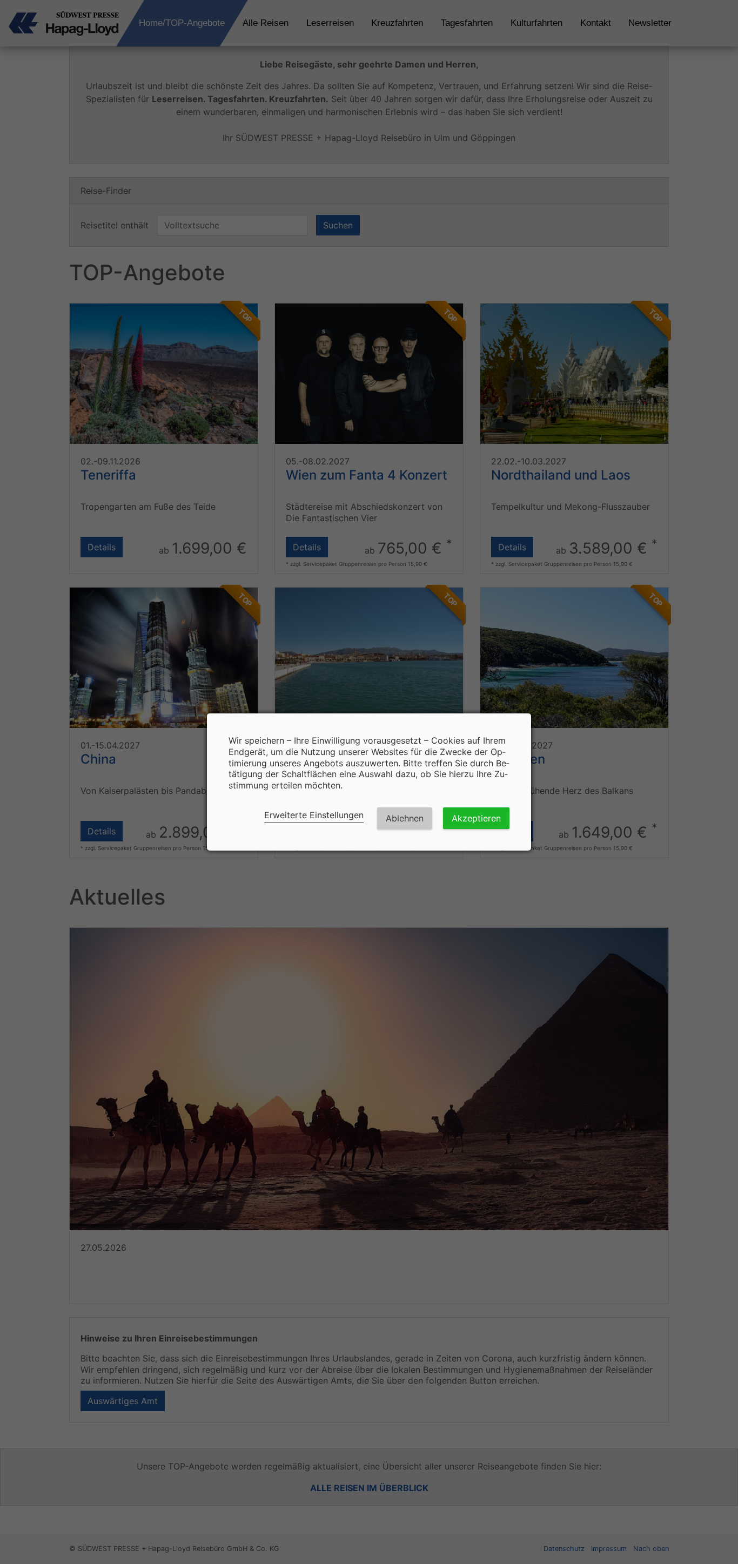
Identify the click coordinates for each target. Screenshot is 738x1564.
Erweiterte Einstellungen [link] (314, 815)
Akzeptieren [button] (476, 818)
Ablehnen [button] (405, 818)
